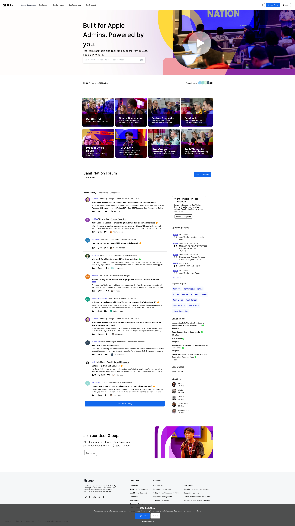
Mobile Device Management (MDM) (166, 493)
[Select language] (262, 5)
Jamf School (191, 300)
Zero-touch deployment (162, 489)
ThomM (181, 397)
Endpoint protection (191, 493)
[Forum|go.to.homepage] (8, 5)
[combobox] (114, 60)
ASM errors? (177, 339)
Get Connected (58, 5)
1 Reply (174, 360)
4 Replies (175, 328)
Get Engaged (91, 5)
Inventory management (162, 500)
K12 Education (179, 305)
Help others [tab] (103, 193)
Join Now (89, 456)
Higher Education (180, 311)
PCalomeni (96, 342)
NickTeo (95, 219)
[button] (147, 521)
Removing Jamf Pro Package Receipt (186, 332)
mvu (179, 383)
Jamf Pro (177, 289)
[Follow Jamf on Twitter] (85, 497)
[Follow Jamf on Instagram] (99, 497)
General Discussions (28, 5)
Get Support (43, 5)
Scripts (176, 294)
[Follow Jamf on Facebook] (103, 497)
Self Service (187, 294)
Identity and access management (197, 489)
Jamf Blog (134, 497)
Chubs (180, 390)
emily (94, 362)
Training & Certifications (139, 489)
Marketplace (134, 500)
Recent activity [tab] (89, 193)
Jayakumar (96, 239)
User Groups (193, 305)
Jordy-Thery (183, 403)
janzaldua (95, 255)
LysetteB (95, 199)
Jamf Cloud (178, 300)
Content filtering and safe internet (197, 500)
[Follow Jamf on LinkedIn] (90, 497)
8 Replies (175, 335)
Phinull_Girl (96, 382)
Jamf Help (134, 485)
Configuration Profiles (193, 289)
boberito (95, 276)
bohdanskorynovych (99, 298)
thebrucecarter (184, 410)
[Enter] (85, 60)
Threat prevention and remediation (197, 497)
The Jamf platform (160, 485)
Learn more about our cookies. (189, 511)
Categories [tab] (115, 193)
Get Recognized (75, 5)
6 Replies (175, 342)
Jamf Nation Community (139, 493)
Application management (162, 497)
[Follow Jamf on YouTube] (94, 497)
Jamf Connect (201, 294)
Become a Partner (136, 504)
